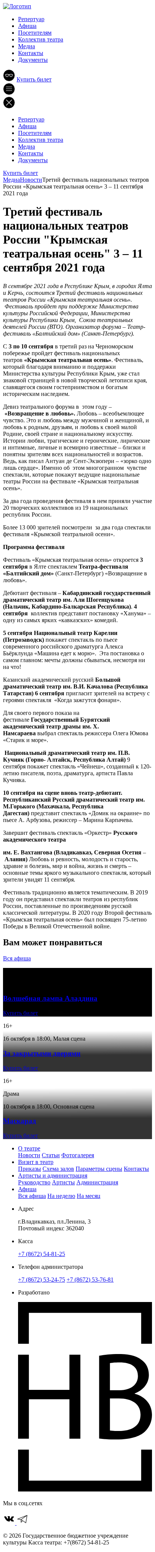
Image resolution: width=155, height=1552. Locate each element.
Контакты (30, 53)
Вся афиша (17, 958)
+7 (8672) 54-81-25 (41, 1254)
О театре (29, 1148)
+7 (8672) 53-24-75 (41, 1279)
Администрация (97, 1182)
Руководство (34, 1182)
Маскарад (19, 1121)
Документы (33, 60)
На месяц (88, 1196)
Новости (29, 1155)
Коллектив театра (40, 39)
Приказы (29, 1169)
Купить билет (34, 79)
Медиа (26, 46)
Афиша (27, 26)
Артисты (63, 1182)
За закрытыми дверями (42, 1053)
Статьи (51, 1155)
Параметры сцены (99, 1169)
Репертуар (31, 19)
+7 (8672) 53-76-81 (90, 1279)
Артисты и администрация (52, 1175)
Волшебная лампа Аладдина (50, 998)
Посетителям (35, 32)
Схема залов (58, 1169)
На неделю (61, 1196)
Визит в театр (35, 1162)
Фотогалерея (77, 1155)
